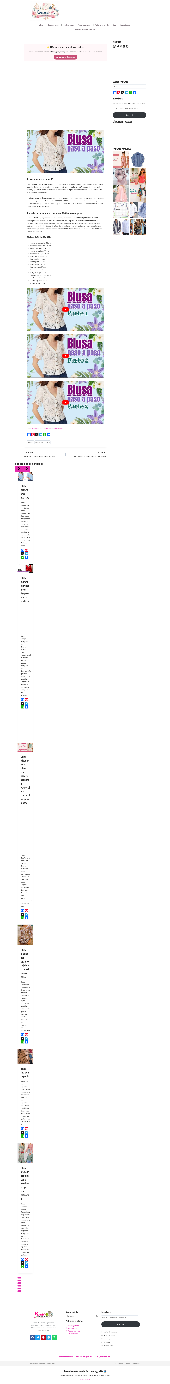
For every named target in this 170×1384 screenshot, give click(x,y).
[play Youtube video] (65, 309)
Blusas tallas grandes (42, 442)
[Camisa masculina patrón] (121, 227)
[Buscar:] (129, 86)
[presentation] (26, 476)
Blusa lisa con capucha (25, 1072)
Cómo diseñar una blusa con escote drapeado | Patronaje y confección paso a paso (25, 780)
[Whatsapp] (54, 1337)
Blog (114, 25)
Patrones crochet (84, 25)
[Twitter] (37, 1337)
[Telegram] (124, 46)
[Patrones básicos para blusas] (121, 210)
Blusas (30, 442)
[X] (120, 46)
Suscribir (129, 115)
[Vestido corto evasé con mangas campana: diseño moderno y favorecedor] (138, 193)
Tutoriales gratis (102, 25)
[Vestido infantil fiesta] (121, 193)
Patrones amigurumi (83, 1357)
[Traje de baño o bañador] (138, 227)
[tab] (19, 1277)
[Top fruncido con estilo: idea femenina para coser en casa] (138, 176)
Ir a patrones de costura (65, 57)
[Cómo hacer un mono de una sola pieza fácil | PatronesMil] (121, 159)
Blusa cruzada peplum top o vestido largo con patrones (25, 1183)
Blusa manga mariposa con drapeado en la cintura (25, 589)
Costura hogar (53, 25)
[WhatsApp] (114, 46)
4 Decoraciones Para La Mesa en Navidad (40, 454)
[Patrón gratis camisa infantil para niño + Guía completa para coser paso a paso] (138, 210)
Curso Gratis (125, 25)
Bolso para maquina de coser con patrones (90, 454)
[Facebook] (127, 46)
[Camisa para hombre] (138, 159)
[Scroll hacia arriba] (167, 1373)
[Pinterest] (117, 46)
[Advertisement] (98, 10)
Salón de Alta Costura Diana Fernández (47, 428)
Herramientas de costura (85, 29)
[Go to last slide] (18, 469)
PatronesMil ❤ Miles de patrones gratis (127, 1363)
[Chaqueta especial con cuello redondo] (121, 176)
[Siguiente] (26, 469)
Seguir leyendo (85, 1379)
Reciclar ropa (68, 25)
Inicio (41, 25)
